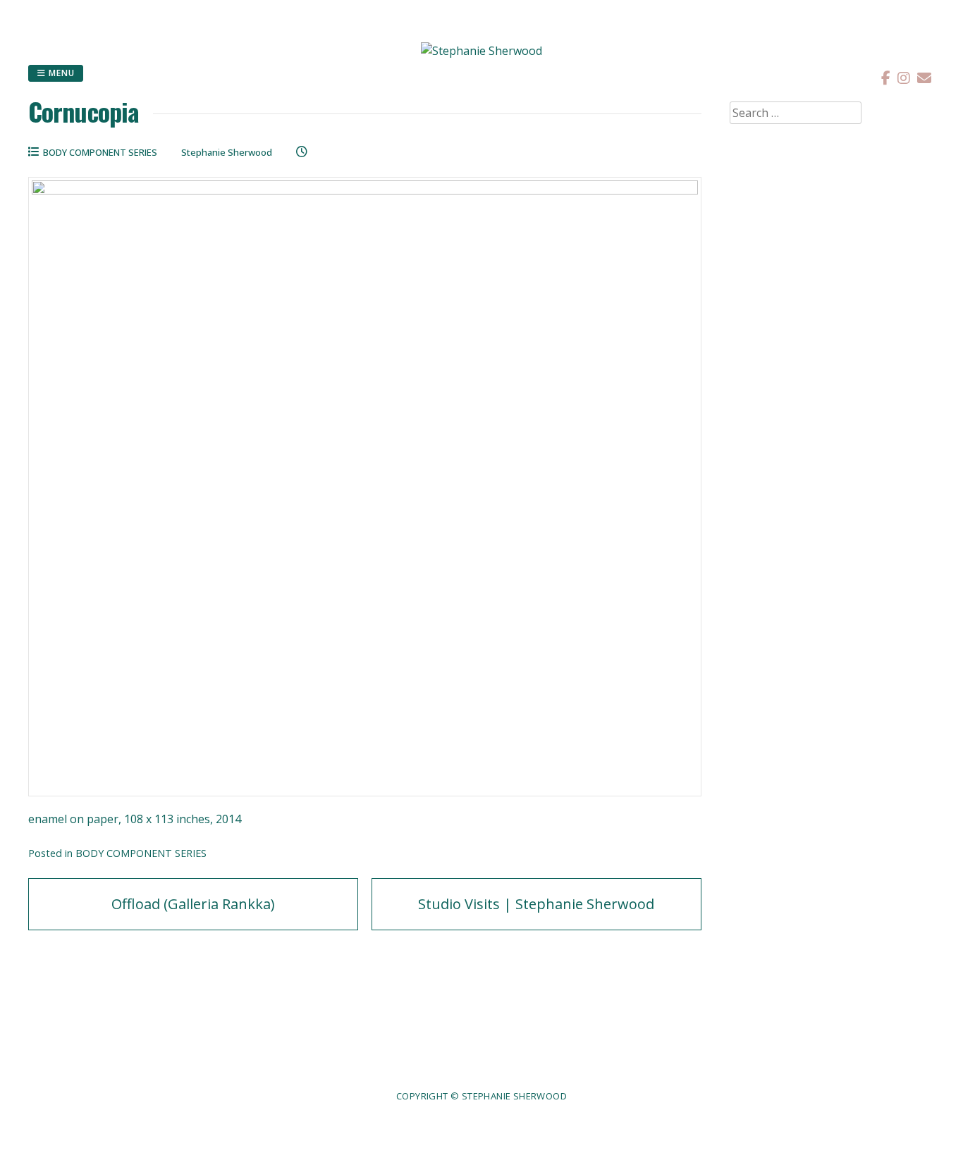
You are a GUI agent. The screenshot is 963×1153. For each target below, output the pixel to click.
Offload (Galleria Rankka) (193, 903)
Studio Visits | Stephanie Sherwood (536, 903)
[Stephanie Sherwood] (481, 50)
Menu (60, 73)
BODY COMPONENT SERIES (100, 152)
